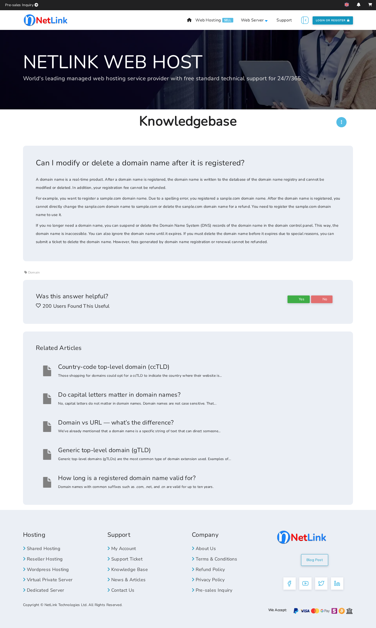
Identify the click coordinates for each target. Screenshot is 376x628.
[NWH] (341, 122)
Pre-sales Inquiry (19, 5)
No (324, 299)
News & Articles (128, 580)
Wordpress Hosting (47, 569)
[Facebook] (289, 583)
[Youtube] (305, 583)
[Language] (346, 4)
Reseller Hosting (44, 559)
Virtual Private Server (48, 580)
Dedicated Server (44, 590)
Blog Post (314, 559)
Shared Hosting (42, 548)
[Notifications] (358, 4)
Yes (301, 299)
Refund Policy (209, 569)
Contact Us (122, 590)
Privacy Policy (209, 580)
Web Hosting (208, 20)
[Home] (189, 20)
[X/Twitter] (321, 583)
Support (284, 20)
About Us (205, 548)
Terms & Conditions (215, 559)
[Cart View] (370, 5)
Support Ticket (126, 559)
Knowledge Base (129, 569)
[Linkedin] (337, 583)
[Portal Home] (45, 19)
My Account (123, 548)
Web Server (253, 20)
